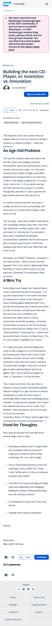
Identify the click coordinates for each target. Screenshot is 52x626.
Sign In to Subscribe (36, 94)
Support (39, 612)
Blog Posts (9, 11)
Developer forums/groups (25, 20)
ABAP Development (11, 123)
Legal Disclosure (39, 605)
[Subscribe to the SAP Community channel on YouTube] (28, 589)
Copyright (13, 605)
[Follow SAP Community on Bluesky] (24, 589)
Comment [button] (42, 557)
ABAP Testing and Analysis (31, 123)
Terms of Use (39, 597)
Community (19, 4)
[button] (5, 110)
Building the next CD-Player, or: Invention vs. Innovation (24, 76)
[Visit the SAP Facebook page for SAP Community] (19, 589)
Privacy (13, 597)
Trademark (13, 612)
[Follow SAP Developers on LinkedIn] (33, 589)
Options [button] (25, 99)
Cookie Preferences (13, 619)
